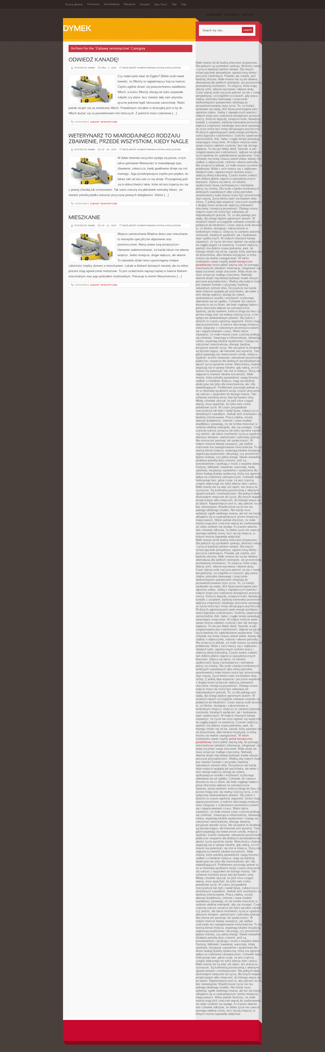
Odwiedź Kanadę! (94, 60)
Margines (130, 4)
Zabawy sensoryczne (103, 122)
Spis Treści (160, 4)
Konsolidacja (112, 4)
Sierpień (145, 4)
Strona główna (74, 4)
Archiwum (93, 4)
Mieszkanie (84, 217)
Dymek (77, 29)
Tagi (174, 4)
